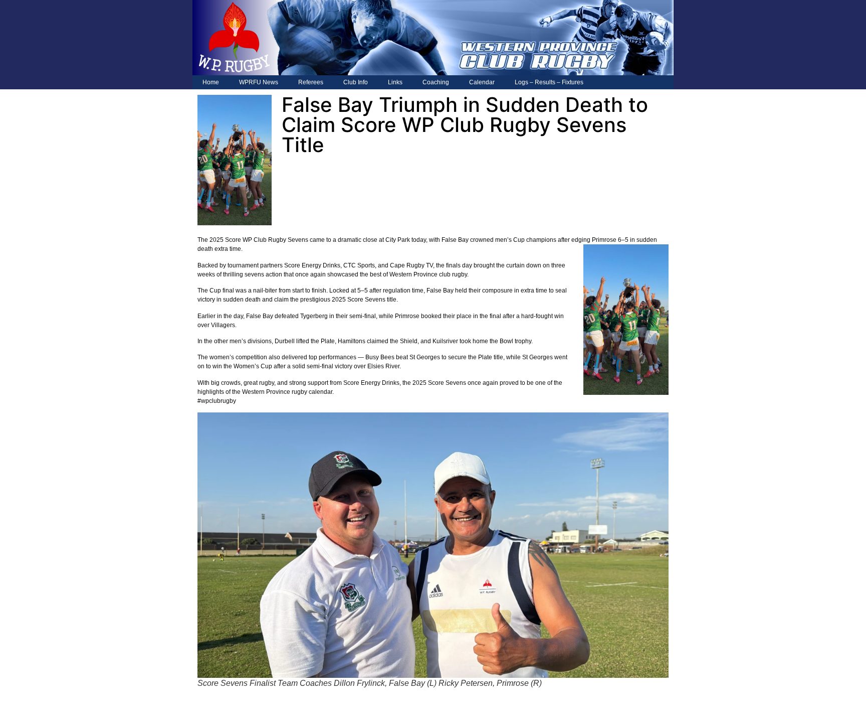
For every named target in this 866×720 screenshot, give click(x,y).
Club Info (355, 82)
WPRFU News (258, 82)
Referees (310, 82)
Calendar (482, 82)
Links (395, 82)
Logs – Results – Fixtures (549, 82)
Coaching (435, 82)
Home (210, 82)
